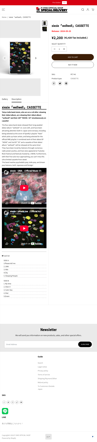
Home (4, 17)
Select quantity (59, 44)
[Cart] (93, 9)
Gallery (5, 99)
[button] (3, 9)
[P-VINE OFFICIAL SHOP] (48, 9)
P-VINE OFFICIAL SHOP (22, 435)
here (54, 2)
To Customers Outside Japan (46, 387)
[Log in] (88, 9)
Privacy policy (43, 370)
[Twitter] (60, 83)
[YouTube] (21, 402)
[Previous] (5, 58)
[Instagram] (12, 402)
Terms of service (44, 374)
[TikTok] (17, 402)
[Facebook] (54, 83)
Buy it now (72, 65)
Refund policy (43, 382)
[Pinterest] (66, 83)
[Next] (35, 58)
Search (40, 363)
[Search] (82, 9)
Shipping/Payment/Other (47, 378)
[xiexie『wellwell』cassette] (20, 58)
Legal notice (42, 367)
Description (16, 99)
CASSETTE (74, 78)
